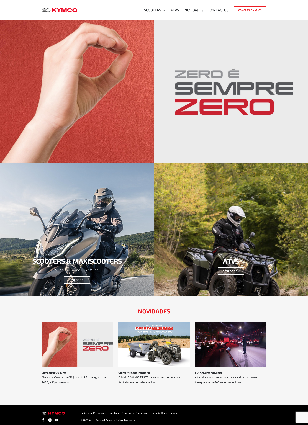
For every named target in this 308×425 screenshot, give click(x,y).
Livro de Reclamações (164, 412)
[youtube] (56, 420)
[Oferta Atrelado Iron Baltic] (154, 344)
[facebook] (43, 420)
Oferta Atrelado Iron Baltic (134, 372)
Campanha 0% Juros (54, 372)
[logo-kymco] (59, 9)
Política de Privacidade (94, 412)
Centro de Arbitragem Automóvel (129, 412)
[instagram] (50, 420)
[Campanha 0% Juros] (77, 344)
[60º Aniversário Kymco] (230, 344)
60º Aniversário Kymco (209, 372)
